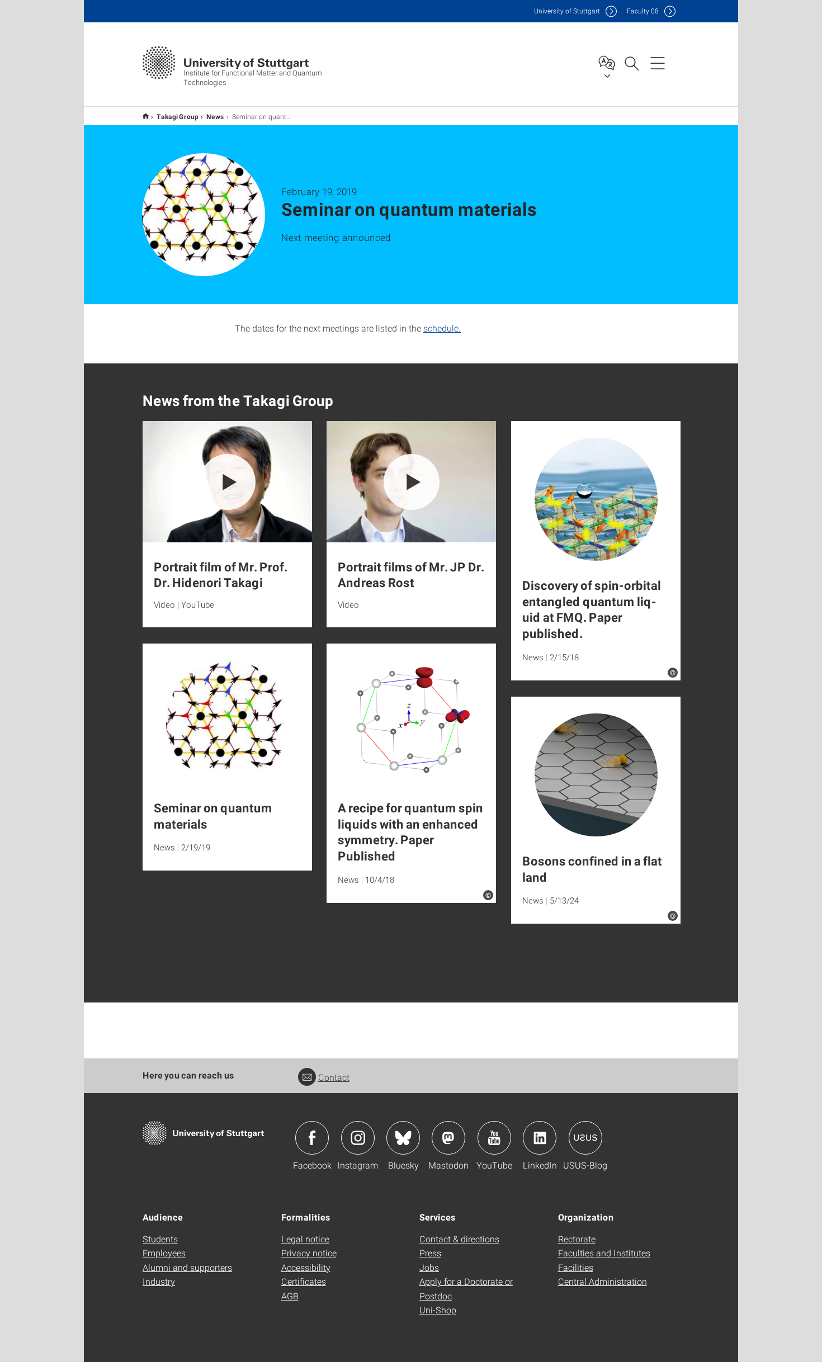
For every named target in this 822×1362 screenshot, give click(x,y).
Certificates (303, 1281)
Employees (164, 1253)
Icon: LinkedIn (539, 1138)
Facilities (575, 1267)
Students (160, 1239)
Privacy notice (309, 1253)
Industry (159, 1281)
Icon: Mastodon (448, 1138)
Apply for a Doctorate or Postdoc (466, 1288)
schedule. (442, 328)
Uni (567, 11)
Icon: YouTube (494, 1138)
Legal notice (305, 1239)
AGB (290, 1296)
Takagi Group (178, 116)
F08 (643, 11)
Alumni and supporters (187, 1267)
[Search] (631, 62)
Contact (333, 1077)
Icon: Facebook (312, 1138)
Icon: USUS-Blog (585, 1138)
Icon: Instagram (358, 1138)
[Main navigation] (657, 62)
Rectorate (577, 1239)
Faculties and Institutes (604, 1253)
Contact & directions (459, 1239)
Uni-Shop (437, 1310)
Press (430, 1253)
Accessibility (305, 1267)
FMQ (146, 116)
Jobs (429, 1267)
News (215, 116)
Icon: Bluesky (403, 1138)
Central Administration (602, 1281)
